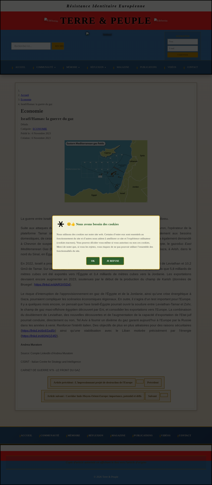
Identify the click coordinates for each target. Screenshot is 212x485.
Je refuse (113, 261)
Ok (93, 261)
